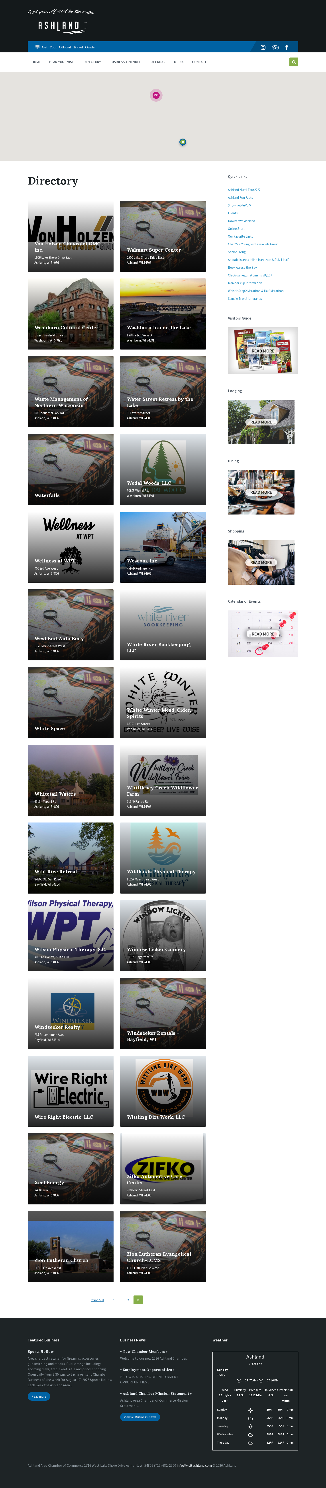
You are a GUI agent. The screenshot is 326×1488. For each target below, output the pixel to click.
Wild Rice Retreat (55, 871)
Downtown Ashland (241, 221)
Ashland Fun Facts (240, 197)
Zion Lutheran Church (61, 1260)
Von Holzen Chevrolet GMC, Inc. (68, 246)
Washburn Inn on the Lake (159, 327)
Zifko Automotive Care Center (154, 1179)
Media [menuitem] (179, 62)
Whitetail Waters (55, 794)
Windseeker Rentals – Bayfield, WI (153, 1036)
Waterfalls (47, 495)
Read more (38, 1396)
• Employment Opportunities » (147, 1370)
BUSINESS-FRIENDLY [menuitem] (125, 62)
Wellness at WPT (54, 561)
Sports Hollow (41, 1351)
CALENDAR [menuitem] (157, 62)
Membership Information (245, 283)
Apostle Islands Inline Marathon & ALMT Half (258, 260)
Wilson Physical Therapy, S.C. (70, 949)
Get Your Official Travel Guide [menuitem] (68, 47)
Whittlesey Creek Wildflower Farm (162, 791)
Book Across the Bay (242, 267)
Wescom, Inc (142, 561)
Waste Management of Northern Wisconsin (61, 402)
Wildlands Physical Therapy (161, 871)
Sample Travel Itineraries (245, 298)
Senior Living (237, 252)
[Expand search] (293, 62)
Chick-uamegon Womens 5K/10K (250, 275)
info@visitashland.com (194, 1465)
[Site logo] (61, 32)
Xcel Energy (49, 1182)
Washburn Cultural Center (66, 327)
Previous (97, 1300)
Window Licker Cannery (156, 949)
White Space (49, 728)
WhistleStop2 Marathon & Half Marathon (256, 291)
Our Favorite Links (240, 236)
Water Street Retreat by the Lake (160, 402)
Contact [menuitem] (199, 62)
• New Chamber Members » (144, 1351)
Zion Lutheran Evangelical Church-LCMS (159, 1257)
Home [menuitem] (36, 62)
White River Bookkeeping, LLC (159, 647)
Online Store (236, 228)
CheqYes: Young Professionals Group (253, 244)
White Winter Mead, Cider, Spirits (159, 713)
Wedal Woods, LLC (149, 483)
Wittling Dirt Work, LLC (156, 1117)
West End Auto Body (59, 638)
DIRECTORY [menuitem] (92, 62)
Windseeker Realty (57, 1027)
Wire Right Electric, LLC (63, 1117)
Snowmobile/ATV (239, 205)
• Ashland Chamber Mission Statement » (156, 1393)
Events (233, 213)
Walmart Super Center (154, 250)
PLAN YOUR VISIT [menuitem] (62, 62)
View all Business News (140, 1417)
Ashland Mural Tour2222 (244, 190)
